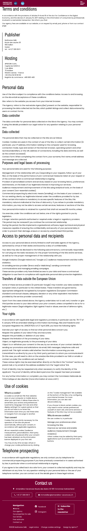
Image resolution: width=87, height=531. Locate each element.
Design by (70, 527)
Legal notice (34, 527)
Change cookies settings (51, 527)
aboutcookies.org (54, 402)
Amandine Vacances (25, 489)
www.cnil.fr (53, 379)
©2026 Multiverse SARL (18, 527)
